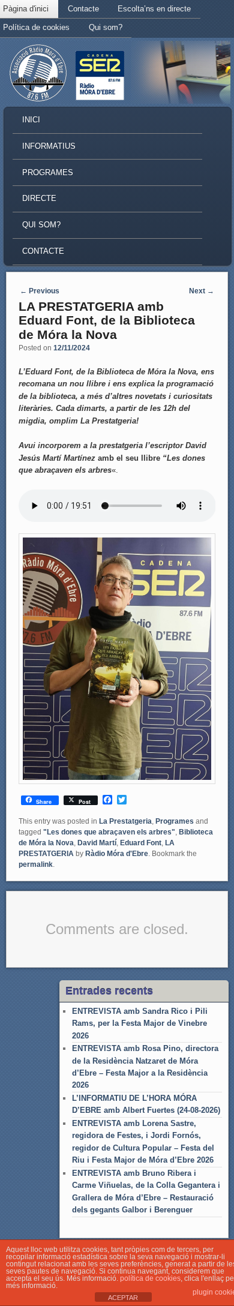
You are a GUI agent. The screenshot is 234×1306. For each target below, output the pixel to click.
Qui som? (105, 27)
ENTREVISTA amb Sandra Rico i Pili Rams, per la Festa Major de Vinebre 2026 (140, 1023)
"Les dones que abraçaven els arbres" (109, 832)
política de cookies (150, 1278)
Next (201, 291)
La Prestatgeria (125, 821)
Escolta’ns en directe (154, 8)
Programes (47, 172)
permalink (36, 864)
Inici (31, 119)
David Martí (96, 843)
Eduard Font (140, 843)
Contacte (83, 8)
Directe (39, 198)
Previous (39, 291)
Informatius (49, 146)
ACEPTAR (123, 1297)
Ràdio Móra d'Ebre (116, 853)
